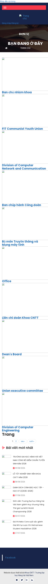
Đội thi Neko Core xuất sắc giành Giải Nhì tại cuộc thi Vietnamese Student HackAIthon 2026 (28, 525)
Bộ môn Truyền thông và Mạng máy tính (20, 243)
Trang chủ (25, 48)
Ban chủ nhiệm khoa (17, 92)
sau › (23, 441)
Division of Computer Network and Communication (24, 167)
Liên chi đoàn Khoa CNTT (20, 318)
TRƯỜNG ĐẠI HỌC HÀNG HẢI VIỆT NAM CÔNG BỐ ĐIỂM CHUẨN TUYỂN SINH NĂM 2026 (29, 460)
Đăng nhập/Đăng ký (10, 23)
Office (6, 281)
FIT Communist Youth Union (22, 129)
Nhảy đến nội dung (7, 1)
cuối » (31, 441)
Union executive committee (22, 391)
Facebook (10, 557)
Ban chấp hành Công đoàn (21, 205)
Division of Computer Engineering (17, 429)
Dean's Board (12, 354)
